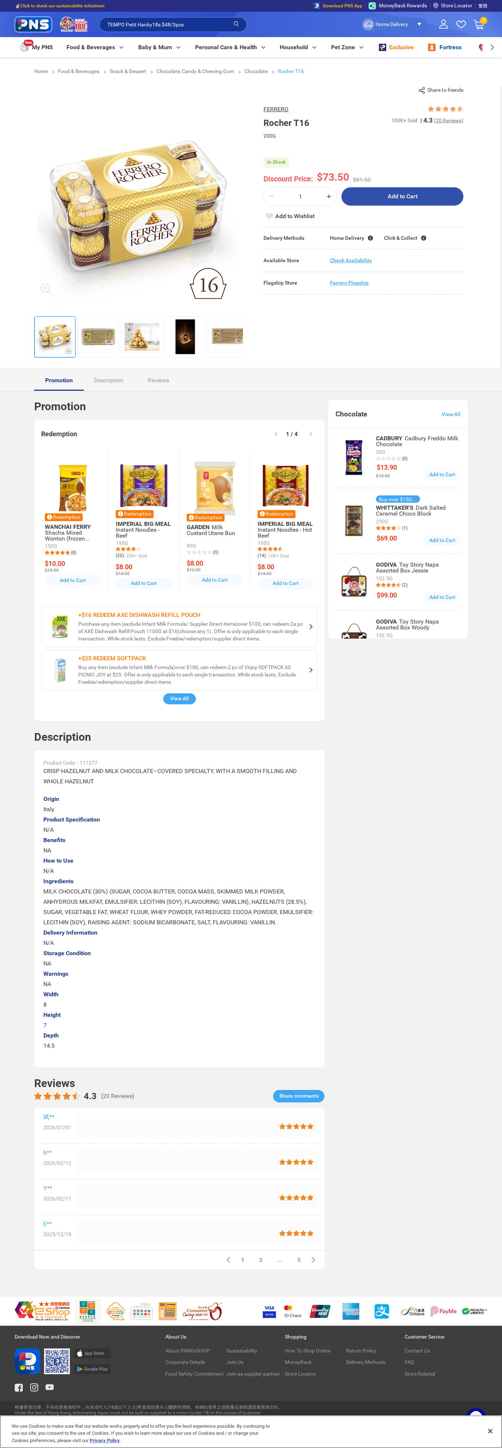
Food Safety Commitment (194, 1374)
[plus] (329, 196)
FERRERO (275, 109)
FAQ (409, 1362)
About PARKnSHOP (187, 1351)
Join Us (234, 1362)
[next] (492, 47)
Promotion (59, 380)
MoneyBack (298, 1362)
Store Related (420, 1374)
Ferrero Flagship (349, 283)
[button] (394, 24)
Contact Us (417, 1351)
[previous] (228, 1260)
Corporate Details (185, 1362)
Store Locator (456, 5)
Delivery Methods (365, 1362)
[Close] (490, 1431)
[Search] (236, 24)
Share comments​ (299, 1096)
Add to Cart (402, 196)
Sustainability (241, 1351)
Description (108, 380)
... (280, 1259)
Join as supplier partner (253, 1374)
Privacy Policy (105, 1440)
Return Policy (361, 1351)
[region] (251, 1431)
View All (179, 698)
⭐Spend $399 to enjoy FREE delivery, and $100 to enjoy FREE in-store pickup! (92, 8)
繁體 (482, 5)
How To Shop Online (307, 1351)
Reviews (158, 380)
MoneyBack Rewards (403, 5)
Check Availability (351, 260)
